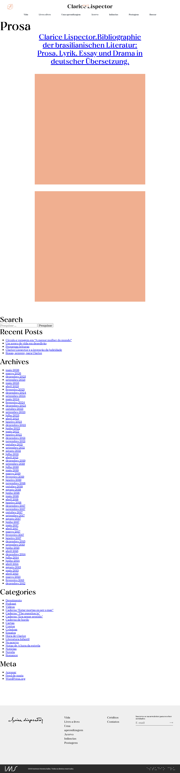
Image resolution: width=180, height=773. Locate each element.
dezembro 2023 (16, 405)
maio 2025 (12, 383)
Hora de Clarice (16, 636)
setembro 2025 (15, 379)
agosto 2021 (13, 451)
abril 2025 (12, 386)
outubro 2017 (14, 512)
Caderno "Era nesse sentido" (24, 616)
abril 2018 (12, 499)
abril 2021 (12, 457)
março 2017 (13, 531)
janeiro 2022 (14, 434)
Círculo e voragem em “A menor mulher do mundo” (39, 340)
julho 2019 (12, 467)
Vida (26, 14)
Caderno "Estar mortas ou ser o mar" (29, 610)
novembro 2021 (15, 441)
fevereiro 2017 (15, 535)
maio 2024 (12, 399)
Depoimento (14, 600)
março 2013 (13, 577)
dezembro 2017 (15, 505)
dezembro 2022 (16, 425)
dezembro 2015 (15, 541)
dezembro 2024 (16, 392)
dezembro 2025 (16, 376)
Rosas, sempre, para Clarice (24, 353)
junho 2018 (13, 493)
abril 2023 (12, 418)
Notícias (11, 648)
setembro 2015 (15, 544)
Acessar (11, 672)
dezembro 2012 (15, 583)
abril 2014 (12, 564)
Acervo (94, 14)
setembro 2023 (15, 412)
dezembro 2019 (15, 460)
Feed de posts (14, 675)
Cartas (10, 623)
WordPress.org (15, 678)
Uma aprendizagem (71, 14)
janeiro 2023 (14, 421)
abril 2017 (12, 528)
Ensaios (11, 632)
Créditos (113, 717)
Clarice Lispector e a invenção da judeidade (34, 350)
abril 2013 (12, 573)
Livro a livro (45, 14)
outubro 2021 (14, 444)
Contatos (113, 721)
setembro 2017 (15, 515)
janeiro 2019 (13, 480)
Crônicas (11, 629)
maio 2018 (12, 496)
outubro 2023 (14, 409)
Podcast (11, 603)
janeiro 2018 (13, 502)
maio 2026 (12, 370)
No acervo (12, 642)
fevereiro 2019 (15, 476)
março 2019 (13, 473)
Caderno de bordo (17, 619)
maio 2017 (12, 525)
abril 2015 (12, 551)
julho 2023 (12, 415)
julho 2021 (12, 454)
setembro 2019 (15, 463)
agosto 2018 (13, 489)
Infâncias (113, 14)
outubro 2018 (14, 486)
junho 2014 (13, 560)
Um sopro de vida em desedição (26, 343)
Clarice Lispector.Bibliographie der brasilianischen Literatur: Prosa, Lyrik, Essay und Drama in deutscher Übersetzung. (90, 48)
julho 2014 (12, 557)
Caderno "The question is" (23, 613)
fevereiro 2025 (15, 389)
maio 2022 (12, 431)
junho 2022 (13, 428)
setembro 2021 (15, 447)
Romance (12, 655)
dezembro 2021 (15, 438)
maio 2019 (12, 470)
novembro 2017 (15, 509)
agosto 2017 (13, 518)
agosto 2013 (13, 567)
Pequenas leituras (17, 346)
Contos (10, 626)
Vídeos (10, 606)
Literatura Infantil (18, 639)
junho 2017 (12, 522)
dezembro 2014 (16, 554)
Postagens (134, 14)
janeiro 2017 (13, 538)
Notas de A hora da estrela (23, 645)
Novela (10, 652)
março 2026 (13, 373)
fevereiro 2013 (15, 580)
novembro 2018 (15, 483)
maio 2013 (12, 570)
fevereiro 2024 (15, 402)
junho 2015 (12, 547)
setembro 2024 (16, 396)
